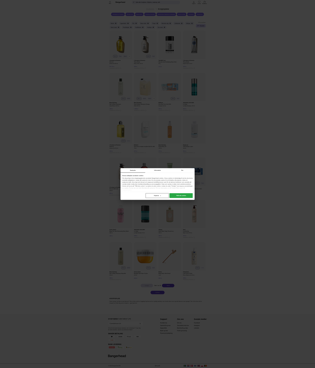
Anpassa (156, 195)
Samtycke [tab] (133, 170)
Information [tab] (157, 170)
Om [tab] (182, 170)
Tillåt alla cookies (181, 195)
